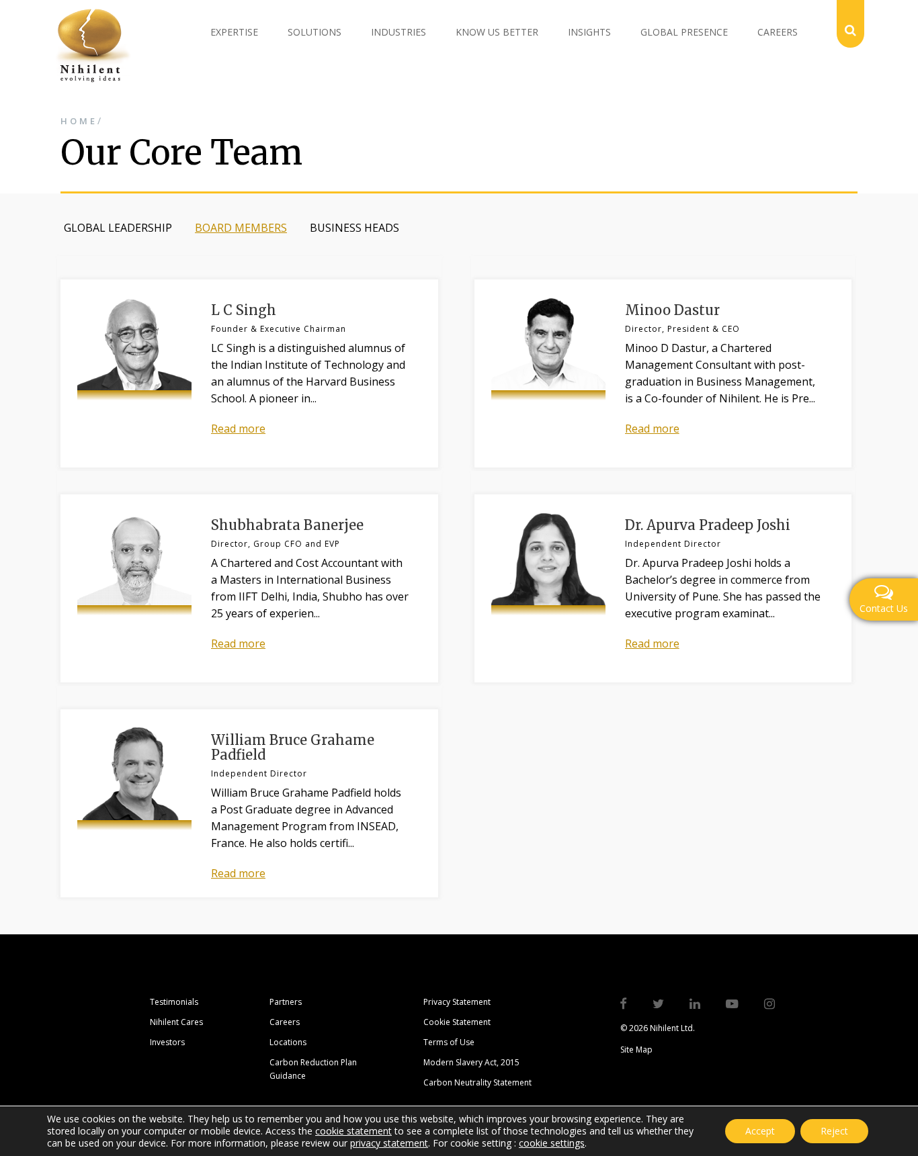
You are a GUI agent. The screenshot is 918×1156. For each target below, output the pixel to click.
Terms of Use (448, 1042)
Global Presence (684, 32)
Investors (167, 1042)
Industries (398, 32)
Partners (285, 1002)
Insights (589, 32)
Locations (287, 1042)
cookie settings (552, 1143)
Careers (777, 32)
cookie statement (353, 1130)
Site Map (636, 1049)
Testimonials (174, 1002)
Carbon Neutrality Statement (477, 1082)
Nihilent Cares (176, 1022)
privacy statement (389, 1143)
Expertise (234, 32)
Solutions (314, 32)
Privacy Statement (457, 1002)
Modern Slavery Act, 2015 (471, 1062)
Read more (238, 428)
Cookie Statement (457, 1022)
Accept (760, 1130)
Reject (834, 1130)
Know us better (497, 32)
